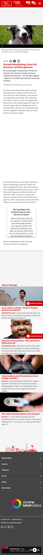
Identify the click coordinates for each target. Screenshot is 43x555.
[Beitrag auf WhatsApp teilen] (10, 61)
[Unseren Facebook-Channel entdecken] (9, 527)
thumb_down (31, 550)
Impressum (5, 519)
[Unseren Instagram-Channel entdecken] (12, 527)
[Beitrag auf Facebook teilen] (14, 61)
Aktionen (5, 470)
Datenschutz (17, 519)
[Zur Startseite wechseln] (7, 4)
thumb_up (38, 550)
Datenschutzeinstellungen (11, 523)
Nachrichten (7, 458)
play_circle (34, 549)
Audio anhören (34, 303)
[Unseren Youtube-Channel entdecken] (5, 527)
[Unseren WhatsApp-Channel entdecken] (2, 527)
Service (5, 464)
